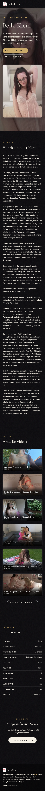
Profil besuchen (22, 740)
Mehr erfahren (13, 57)
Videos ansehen (15, 51)
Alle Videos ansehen (22, 603)
